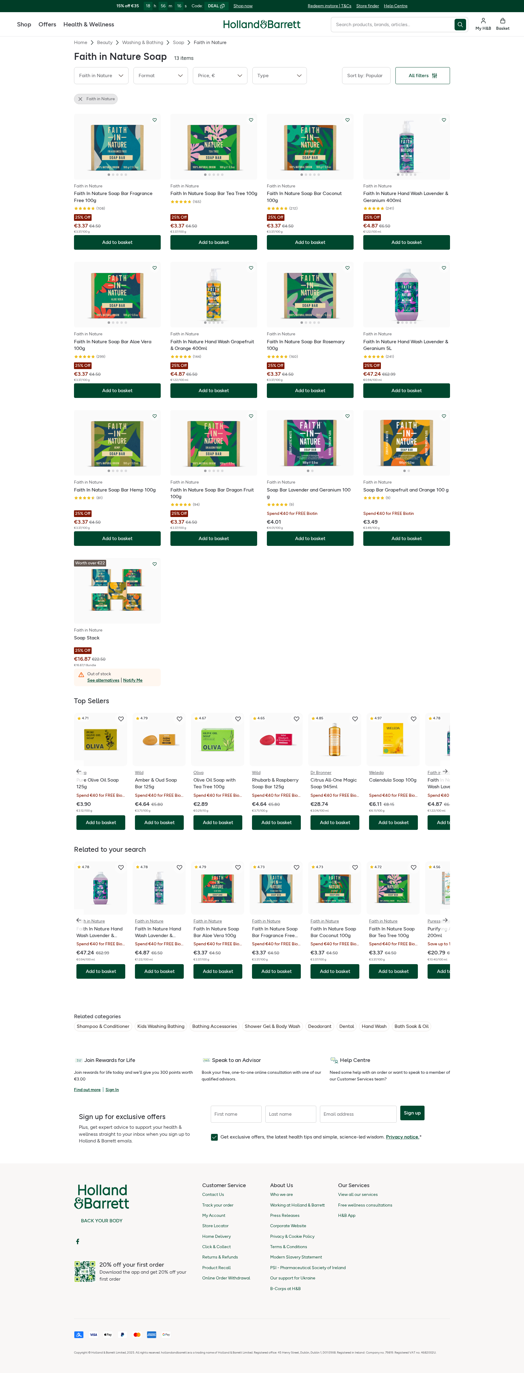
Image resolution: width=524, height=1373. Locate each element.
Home (80, 42)
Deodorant (319, 1026)
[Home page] (262, 24)
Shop (24, 24)
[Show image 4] (121, 174)
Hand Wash (374, 1026)
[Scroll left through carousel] (79, 771)
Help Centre (396, 6)
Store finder (367, 6)
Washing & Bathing (142, 42)
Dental (346, 1026)
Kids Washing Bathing (160, 1026)
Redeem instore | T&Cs (329, 6)
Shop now (243, 6)
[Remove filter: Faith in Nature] (80, 99)
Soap (178, 42)
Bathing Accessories (214, 1026)
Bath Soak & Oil (411, 1026)
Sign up (412, 1113)
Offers (47, 24)
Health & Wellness (88, 24)
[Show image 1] (109, 174)
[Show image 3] (117, 174)
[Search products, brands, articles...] (461, 24)
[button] (101, 75)
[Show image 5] (126, 174)
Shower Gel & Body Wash (272, 1026)
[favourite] (121, 719)
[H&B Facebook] (77, 1241)
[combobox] (393, 24)
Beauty (105, 42)
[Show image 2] (113, 174)
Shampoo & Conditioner (103, 1026)
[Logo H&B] (262, 27)
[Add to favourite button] (155, 120)
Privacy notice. (402, 1137)
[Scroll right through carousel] (445, 771)
